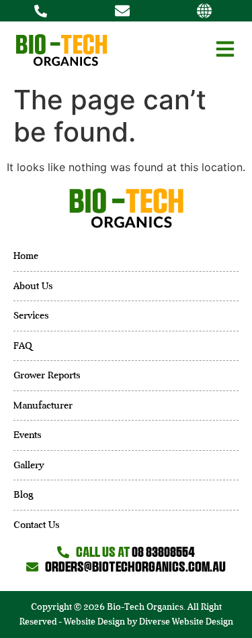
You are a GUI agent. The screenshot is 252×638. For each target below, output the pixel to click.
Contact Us (36, 525)
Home (25, 256)
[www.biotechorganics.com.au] (208, 10)
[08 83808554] (44, 10)
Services (31, 315)
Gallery (28, 465)
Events (27, 435)
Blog (23, 494)
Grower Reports (47, 375)
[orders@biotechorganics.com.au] (126, 10)
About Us (33, 286)
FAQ (22, 346)
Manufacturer (43, 405)
